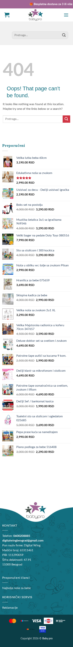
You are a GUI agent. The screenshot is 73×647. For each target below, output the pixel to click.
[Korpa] (6, 15)
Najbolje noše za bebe (16, 588)
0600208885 (21, 535)
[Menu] (66, 15)
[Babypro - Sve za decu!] (35, 15)
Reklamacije (10, 607)
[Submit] (64, 35)
